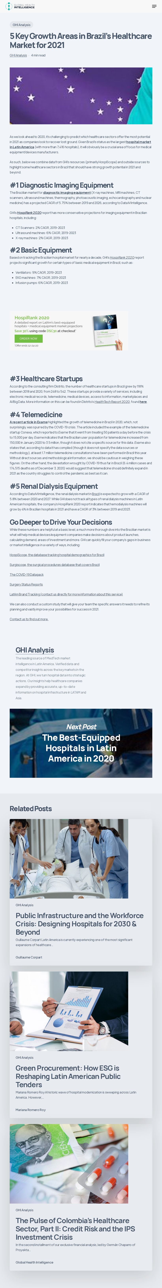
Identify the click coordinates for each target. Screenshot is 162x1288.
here (143, 402)
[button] (154, 6)
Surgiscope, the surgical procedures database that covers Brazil (55, 565)
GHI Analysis (21, 25)
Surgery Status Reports (26, 584)
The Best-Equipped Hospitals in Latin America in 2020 (81, 743)
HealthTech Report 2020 (112, 402)
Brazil (96, 494)
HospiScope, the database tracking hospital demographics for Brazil (57, 555)
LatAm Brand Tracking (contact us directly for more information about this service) (66, 594)
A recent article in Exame (29, 422)
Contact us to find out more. (29, 619)
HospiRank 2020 (29, 213)
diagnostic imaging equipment (67, 192)
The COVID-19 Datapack (26, 574)
